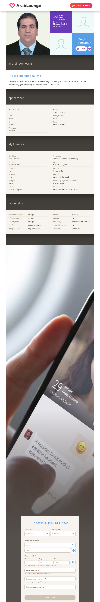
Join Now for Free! (81, 5)
